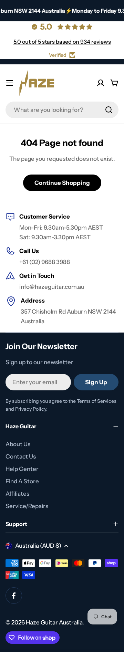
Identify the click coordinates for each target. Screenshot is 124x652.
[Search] (109, 110)
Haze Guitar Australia (54, 622)
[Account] (100, 83)
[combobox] (62, 110)
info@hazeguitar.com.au (51, 286)
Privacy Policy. (31, 409)
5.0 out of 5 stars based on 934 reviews (62, 41)
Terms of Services (96, 401)
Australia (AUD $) (38, 545)
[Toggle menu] (10, 83)
